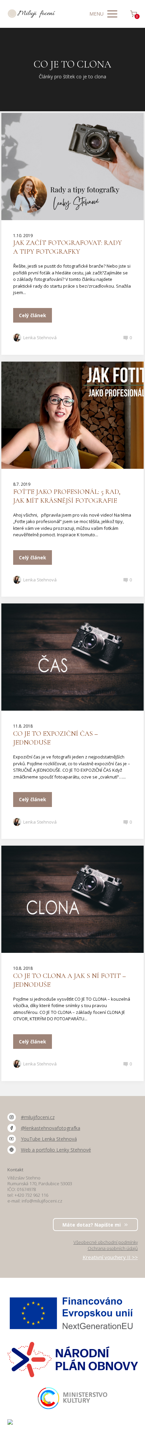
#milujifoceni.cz (38, 1117)
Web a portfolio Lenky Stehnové (56, 1150)
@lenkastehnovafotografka (50, 1128)
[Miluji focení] (31, 14)
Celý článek (32, 315)
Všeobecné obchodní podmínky (106, 1242)
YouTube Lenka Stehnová (49, 1139)
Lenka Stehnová (40, 337)
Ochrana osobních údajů (113, 1248)
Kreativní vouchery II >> (110, 1257)
